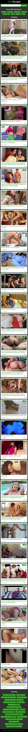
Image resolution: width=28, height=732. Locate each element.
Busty (12, 14)
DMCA (13, 730)
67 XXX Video (20, 702)
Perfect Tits (6, 14)
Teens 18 (24, 12)
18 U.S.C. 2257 (21, 730)
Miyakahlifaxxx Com (14, 704)
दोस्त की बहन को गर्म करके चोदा (8, 697)
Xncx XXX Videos (20, 712)
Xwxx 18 (22, 709)
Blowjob (4, 12)
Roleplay (18, 14)
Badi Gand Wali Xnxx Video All (14, 724)
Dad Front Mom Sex (8, 712)
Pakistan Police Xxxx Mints (11, 709)
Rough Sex (17, 12)
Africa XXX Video (22, 697)
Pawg (23, 14)
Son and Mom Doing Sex (14, 707)
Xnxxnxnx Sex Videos (9, 695)
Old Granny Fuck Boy (9, 702)
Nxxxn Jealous (21, 695)
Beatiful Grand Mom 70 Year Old (14, 700)
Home (4, 730)
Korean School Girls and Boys (14, 719)
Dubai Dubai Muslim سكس (8, 716)
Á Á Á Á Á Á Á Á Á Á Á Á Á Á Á (14, 714)
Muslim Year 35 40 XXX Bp (14, 726)
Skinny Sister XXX (14, 721)
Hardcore (10, 12)
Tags (9, 730)
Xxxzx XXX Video (22, 716)
